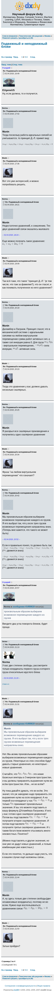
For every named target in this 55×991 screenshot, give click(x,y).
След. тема (17, 65)
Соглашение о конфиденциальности (20, 986)
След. (32, 57)
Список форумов (9, 976)
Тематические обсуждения (30, 976)
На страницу (6, 57)
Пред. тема (6, 65)
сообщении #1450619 (24, 607)
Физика (47, 976)
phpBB (16, 990)
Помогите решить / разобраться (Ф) (17, 979)
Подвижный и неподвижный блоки (24, 45)
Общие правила (43, 986)
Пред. (15, 57)
